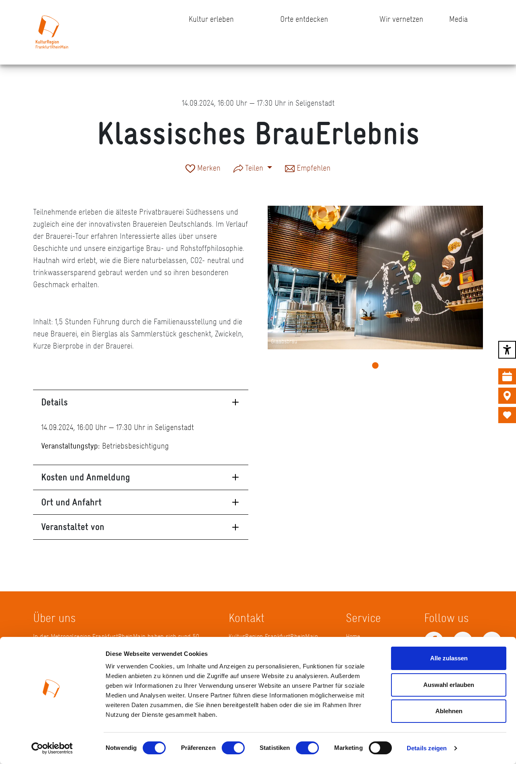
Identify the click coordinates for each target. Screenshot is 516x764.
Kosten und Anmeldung (85, 477)
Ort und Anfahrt (71, 502)
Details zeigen (427, 748)
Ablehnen (448, 711)
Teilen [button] (254, 167)
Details (54, 402)
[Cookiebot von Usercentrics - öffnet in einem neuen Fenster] (52, 748)
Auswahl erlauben (448, 684)
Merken (208, 168)
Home (353, 636)
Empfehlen (313, 168)
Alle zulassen (449, 658)
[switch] (233, 747)
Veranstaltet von (72, 526)
